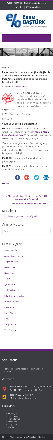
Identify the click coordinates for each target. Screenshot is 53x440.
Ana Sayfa (12, 413)
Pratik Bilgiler (10, 313)
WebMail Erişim (35, 7)
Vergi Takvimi (10, 330)
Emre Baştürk (20, 86)
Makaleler (12, 421)
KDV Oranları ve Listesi (14, 296)
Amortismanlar (11, 250)
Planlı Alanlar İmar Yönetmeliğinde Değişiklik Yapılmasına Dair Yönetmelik (26, 197)
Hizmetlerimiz (10, 273)
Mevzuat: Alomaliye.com (12, 437)
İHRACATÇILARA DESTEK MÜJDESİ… (23, 216)
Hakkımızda (9, 267)
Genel (6, 183)
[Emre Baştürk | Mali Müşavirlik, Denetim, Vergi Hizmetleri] (26, 20)
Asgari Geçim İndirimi (13, 256)
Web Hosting (39, 437)
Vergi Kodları (10, 324)
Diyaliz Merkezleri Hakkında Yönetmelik (30, 203)
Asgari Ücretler (11, 261)
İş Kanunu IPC (10, 284)
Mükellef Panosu (12, 301)
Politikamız (9, 307)
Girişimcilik (12, 424)
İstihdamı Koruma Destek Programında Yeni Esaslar (23, 370)
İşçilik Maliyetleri (11, 290)
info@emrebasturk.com (36, 3)
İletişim (7, 278)
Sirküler (7, 318)
